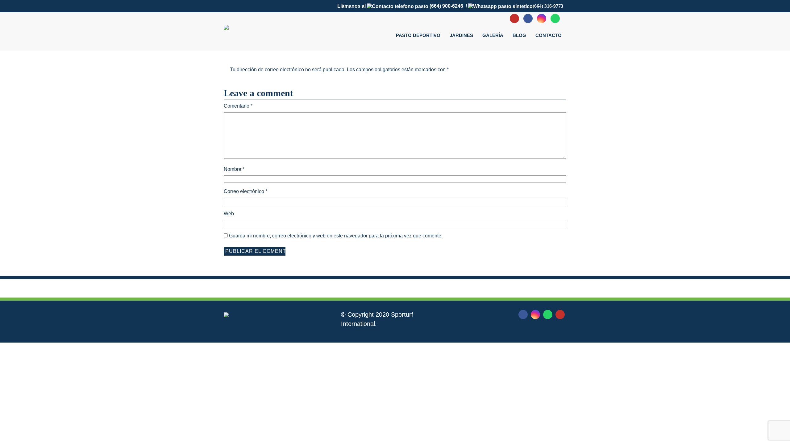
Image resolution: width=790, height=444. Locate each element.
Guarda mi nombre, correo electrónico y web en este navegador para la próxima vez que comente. (336, 235)
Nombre (234, 169)
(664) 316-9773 (548, 6)
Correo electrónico (245, 191)
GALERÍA (492, 35)
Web (229, 213)
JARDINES (461, 35)
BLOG (519, 35)
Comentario (238, 106)
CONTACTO (548, 35)
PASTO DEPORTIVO (418, 35)
